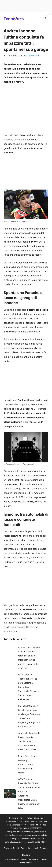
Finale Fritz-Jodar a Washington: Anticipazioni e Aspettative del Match (28, 764)
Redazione (13, 818)
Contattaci (44, 848)
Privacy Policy (26, 818)
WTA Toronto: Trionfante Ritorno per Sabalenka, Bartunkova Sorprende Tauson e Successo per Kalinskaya (28, 687)
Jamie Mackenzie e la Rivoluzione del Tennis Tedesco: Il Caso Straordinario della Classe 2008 (29, 741)
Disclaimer (38, 818)
